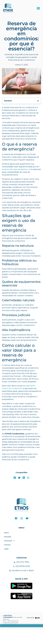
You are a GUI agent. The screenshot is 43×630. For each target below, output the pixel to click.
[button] (38, 8)
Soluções (7, 537)
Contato (7, 545)
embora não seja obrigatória (14, 169)
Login (6, 549)
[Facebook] (16, 518)
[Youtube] (27, 518)
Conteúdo (8, 541)
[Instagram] (21, 518)
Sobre (6, 533)
